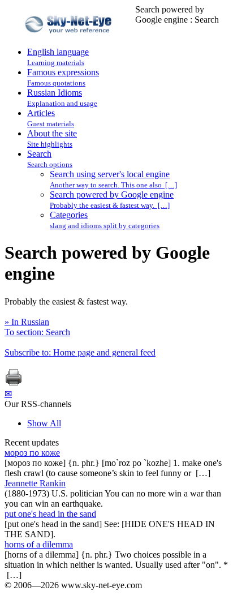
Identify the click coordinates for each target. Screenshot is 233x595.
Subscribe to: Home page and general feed (80, 352)
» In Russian (27, 322)
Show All (44, 423)
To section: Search (37, 332)
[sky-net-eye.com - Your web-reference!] (70, 41)
